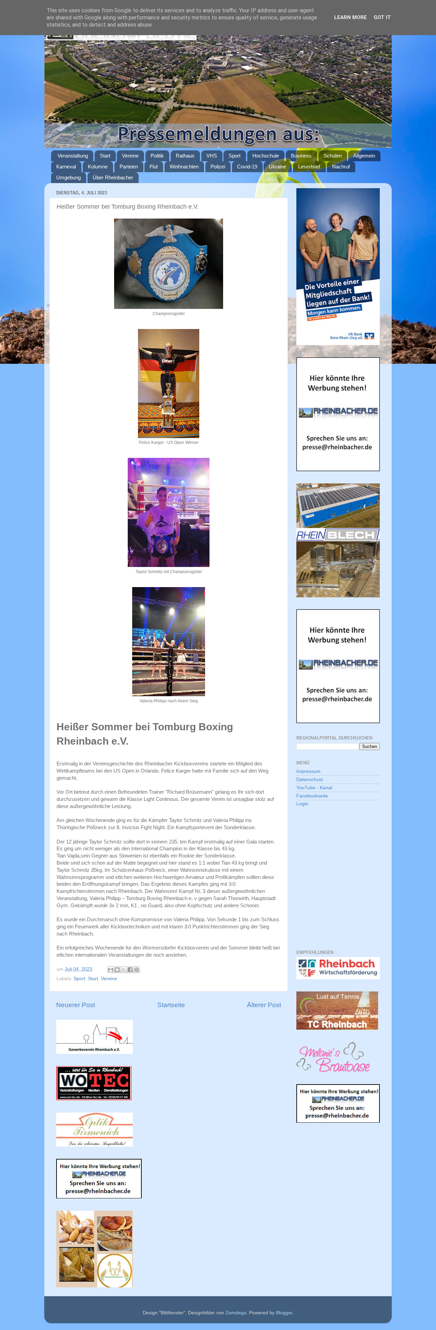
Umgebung (68, 177)
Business (301, 156)
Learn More (350, 17)
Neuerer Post (75, 1004)
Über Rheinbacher (113, 177)
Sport (234, 156)
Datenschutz (309, 779)
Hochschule (265, 156)
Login (302, 803)
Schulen (333, 156)
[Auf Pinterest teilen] (136, 969)
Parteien (129, 166)
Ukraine (277, 166)
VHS (211, 156)
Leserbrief (309, 166)
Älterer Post (264, 1004)
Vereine (130, 156)
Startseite (171, 1004)
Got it (382, 17)
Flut (154, 166)
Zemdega (235, 1312)
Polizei (218, 166)
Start (105, 156)
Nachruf (341, 166)
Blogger (284, 1312)
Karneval (66, 166)
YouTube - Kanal (314, 787)
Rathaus (185, 156)
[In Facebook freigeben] (130, 969)
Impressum (308, 771)
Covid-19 (247, 166)
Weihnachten (184, 166)
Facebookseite (312, 795)
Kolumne (98, 166)
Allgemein (364, 156)
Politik (157, 156)
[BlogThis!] (117, 969)
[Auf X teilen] (123, 969)
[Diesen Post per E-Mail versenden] (110, 969)
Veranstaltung (73, 156)
